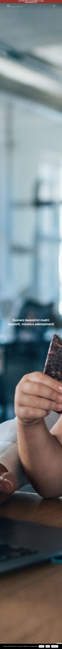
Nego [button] (47, 646)
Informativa (54, 646)
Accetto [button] (41, 646)
